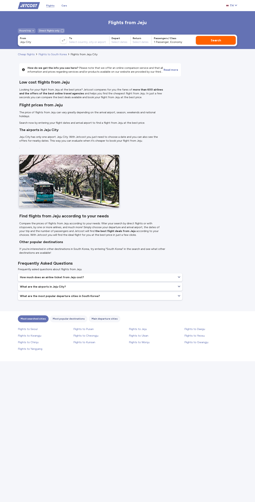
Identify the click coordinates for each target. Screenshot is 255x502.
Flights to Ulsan (138, 335)
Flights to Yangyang (30, 348)
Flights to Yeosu (194, 335)
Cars (64, 5)
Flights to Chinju (28, 342)
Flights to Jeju (138, 329)
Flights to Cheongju (85, 335)
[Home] (29, 5)
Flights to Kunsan (84, 342)
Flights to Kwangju (29, 335)
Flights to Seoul (27, 329)
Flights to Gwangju (196, 342)
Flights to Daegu (194, 329)
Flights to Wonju (139, 342)
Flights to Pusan (83, 329)
